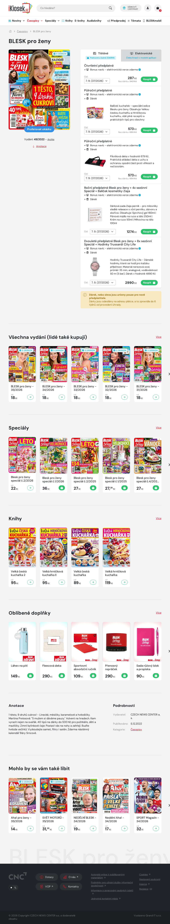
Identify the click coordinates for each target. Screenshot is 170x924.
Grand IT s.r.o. (153, 915)
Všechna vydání (48, 337)
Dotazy (49, 877)
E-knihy (80, 20)
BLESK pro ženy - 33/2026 (85, 388)
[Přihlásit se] (147, 8)
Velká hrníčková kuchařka (115, 573)
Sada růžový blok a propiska (147, 667)
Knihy (69, 20)
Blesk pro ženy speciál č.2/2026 (22, 478)
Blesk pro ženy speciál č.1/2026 (53, 479)
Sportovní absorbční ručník (85, 667)
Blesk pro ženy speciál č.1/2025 (116, 479)
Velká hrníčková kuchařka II (52, 573)
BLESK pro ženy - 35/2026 (22, 388)
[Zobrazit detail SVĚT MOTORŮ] (62, 828)
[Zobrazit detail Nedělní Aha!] (124, 828)
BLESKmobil (153, 20)
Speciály (50, 20)
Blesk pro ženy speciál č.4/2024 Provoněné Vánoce (147, 479)
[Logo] (21, 8)
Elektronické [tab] (141, 55)
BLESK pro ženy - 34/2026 (53, 388)
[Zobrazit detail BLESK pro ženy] (30, 397)
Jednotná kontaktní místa (104, 898)
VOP (47, 886)
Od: (86, 76)
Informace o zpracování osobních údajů (112, 890)
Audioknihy (94, 20)
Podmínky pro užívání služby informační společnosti (112, 884)
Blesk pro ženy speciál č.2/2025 (85, 479)
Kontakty (73, 886)
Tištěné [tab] (102, 55)
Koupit (147, 79)
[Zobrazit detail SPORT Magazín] (156, 828)
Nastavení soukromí (149, 879)
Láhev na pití (19, 665)
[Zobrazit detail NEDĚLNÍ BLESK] (93, 828)
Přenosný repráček (111, 667)
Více (158, 337)
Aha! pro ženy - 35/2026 (21, 819)
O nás (72, 877)
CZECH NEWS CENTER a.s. (45, 915)
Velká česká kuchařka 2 (19, 573)
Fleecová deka (51, 665)
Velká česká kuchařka (81, 573)
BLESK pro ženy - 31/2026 (147, 388)
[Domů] (10, 31)
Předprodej (118, 20)
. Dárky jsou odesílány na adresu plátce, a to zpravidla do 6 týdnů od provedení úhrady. (122, 299)
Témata (136, 20)
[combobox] (76, 8)
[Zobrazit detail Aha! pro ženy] (30, 828)
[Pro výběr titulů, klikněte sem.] (110, 8)
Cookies (143, 874)
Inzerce (143, 884)
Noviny (16, 20)
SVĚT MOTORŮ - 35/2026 (53, 819)
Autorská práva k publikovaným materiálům (108, 876)
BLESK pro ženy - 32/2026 (116, 388)
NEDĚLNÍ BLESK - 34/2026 (85, 819)
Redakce (143, 888)
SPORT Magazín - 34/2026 (147, 819)
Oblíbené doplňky (30, 613)
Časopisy (33, 20)
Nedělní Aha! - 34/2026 (114, 819)
